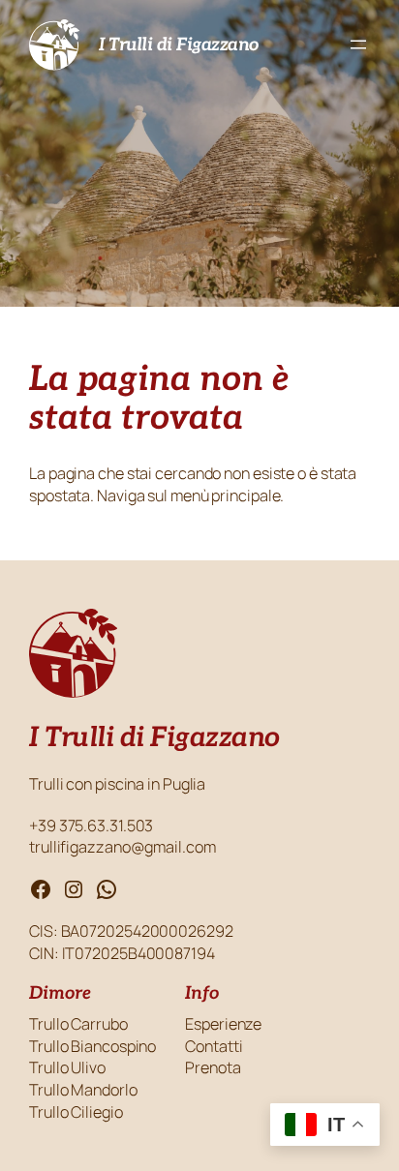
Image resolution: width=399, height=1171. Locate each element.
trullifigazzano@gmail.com (122, 846)
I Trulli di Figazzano (179, 44)
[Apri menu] (358, 44)
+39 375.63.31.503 (92, 825)
